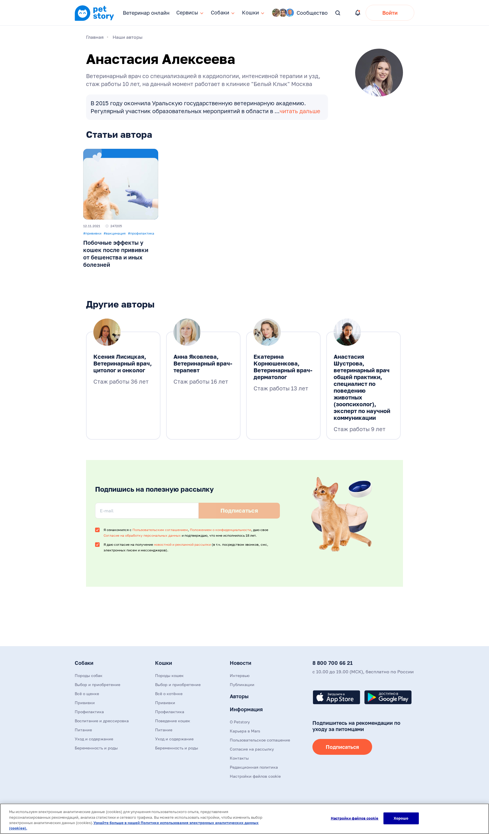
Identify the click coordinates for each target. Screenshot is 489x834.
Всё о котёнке (169, 693)
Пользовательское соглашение (260, 740)
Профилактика (89, 711)
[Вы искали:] (338, 13)
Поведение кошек (172, 720)
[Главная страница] (94, 20)
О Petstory (240, 721)
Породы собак (88, 675)
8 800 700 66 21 (332, 663)
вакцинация (115, 233)
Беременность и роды (96, 747)
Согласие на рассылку (252, 749)
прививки (92, 233)
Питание (83, 729)
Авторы (239, 696)
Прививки (85, 702)
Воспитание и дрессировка (102, 720)
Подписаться (342, 747)
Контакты (239, 758)
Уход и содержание (94, 738)
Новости (240, 663)
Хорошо (401, 818)
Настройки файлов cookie (355, 818)
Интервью (240, 675)
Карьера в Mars (245, 730)
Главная (95, 37)
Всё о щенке (87, 693)
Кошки (163, 663)
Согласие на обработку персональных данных (142, 535)
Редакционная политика (254, 767)
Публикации (242, 684)
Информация (246, 709)
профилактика (141, 233)
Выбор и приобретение (97, 684)
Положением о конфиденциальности (220, 530)
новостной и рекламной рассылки (182, 544)
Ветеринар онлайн (146, 13)
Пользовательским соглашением (160, 530)
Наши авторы (128, 37)
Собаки (84, 663)
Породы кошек (169, 675)
